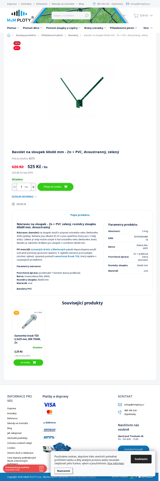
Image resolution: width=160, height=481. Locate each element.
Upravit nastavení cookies (83, 476)
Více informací (115, 463)
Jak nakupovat (14, 433)
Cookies (11, 447)
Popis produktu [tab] (80, 215)
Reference (41, 3)
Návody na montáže (63, 3)
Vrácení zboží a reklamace (20, 452)
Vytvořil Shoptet (120, 476)
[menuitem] (13, 28)
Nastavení (63, 471)
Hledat (87, 15)
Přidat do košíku (53, 186)
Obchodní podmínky (17, 438)
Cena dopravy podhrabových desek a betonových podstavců (21, 460)
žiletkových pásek (62, 249)
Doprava (12, 3)
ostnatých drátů (40, 249)
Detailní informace (22, 196)
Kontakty (26, 3)
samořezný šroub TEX (66, 256)
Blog (81, 3)
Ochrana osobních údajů (19, 443)
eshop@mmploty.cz (134, 404)
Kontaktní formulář (133, 449)
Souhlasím (141, 459)
